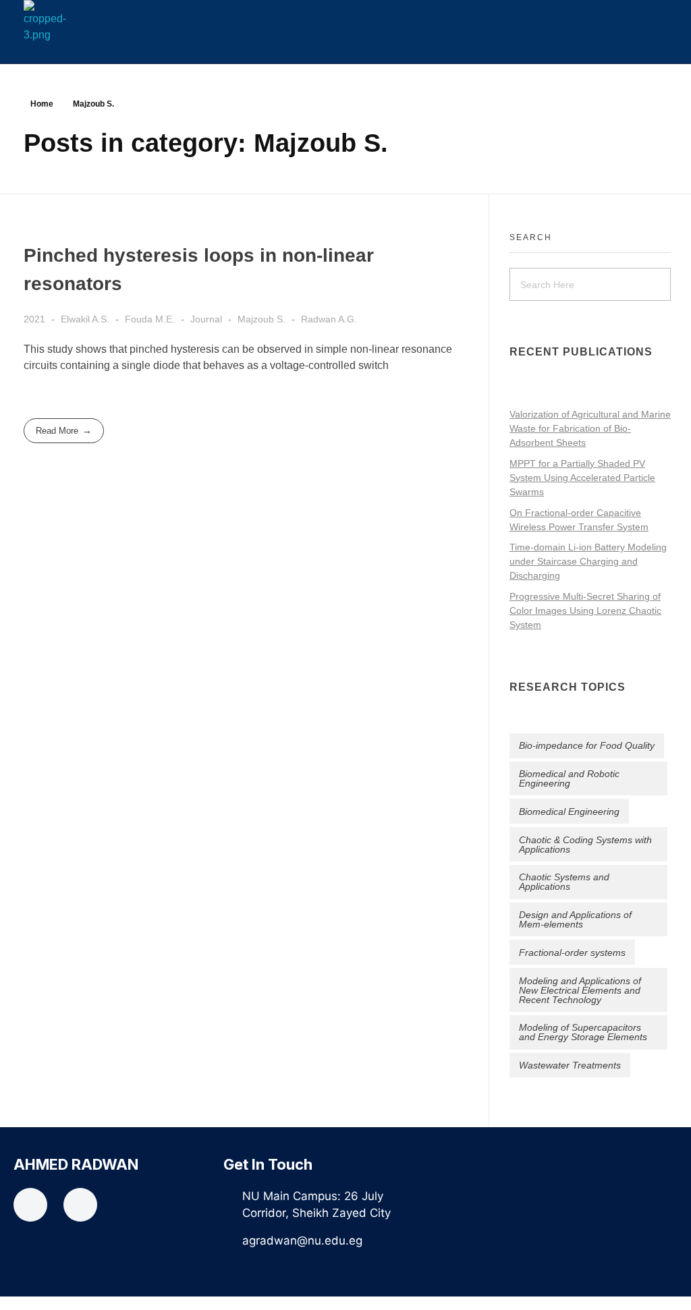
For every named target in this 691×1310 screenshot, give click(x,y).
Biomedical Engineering (569, 811)
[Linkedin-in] (80, 1205)
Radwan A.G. (329, 319)
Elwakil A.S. (85, 319)
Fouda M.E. (150, 319)
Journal (206, 319)
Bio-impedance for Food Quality (587, 745)
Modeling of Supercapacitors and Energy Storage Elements (583, 1032)
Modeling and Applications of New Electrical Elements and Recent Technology (580, 990)
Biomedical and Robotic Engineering (569, 778)
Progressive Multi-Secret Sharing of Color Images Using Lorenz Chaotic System (585, 610)
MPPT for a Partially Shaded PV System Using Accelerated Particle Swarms (582, 477)
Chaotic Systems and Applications (564, 882)
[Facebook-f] (30, 1205)
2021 (34, 319)
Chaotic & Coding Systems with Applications (585, 844)
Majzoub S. (261, 319)
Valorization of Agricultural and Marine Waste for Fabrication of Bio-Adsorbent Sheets (590, 428)
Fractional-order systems (572, 952)
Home (41, 104)
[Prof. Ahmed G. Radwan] (64, 21)
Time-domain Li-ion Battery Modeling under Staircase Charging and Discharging (588, 561)
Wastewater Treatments (570, 1065)
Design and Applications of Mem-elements (575, 919)
